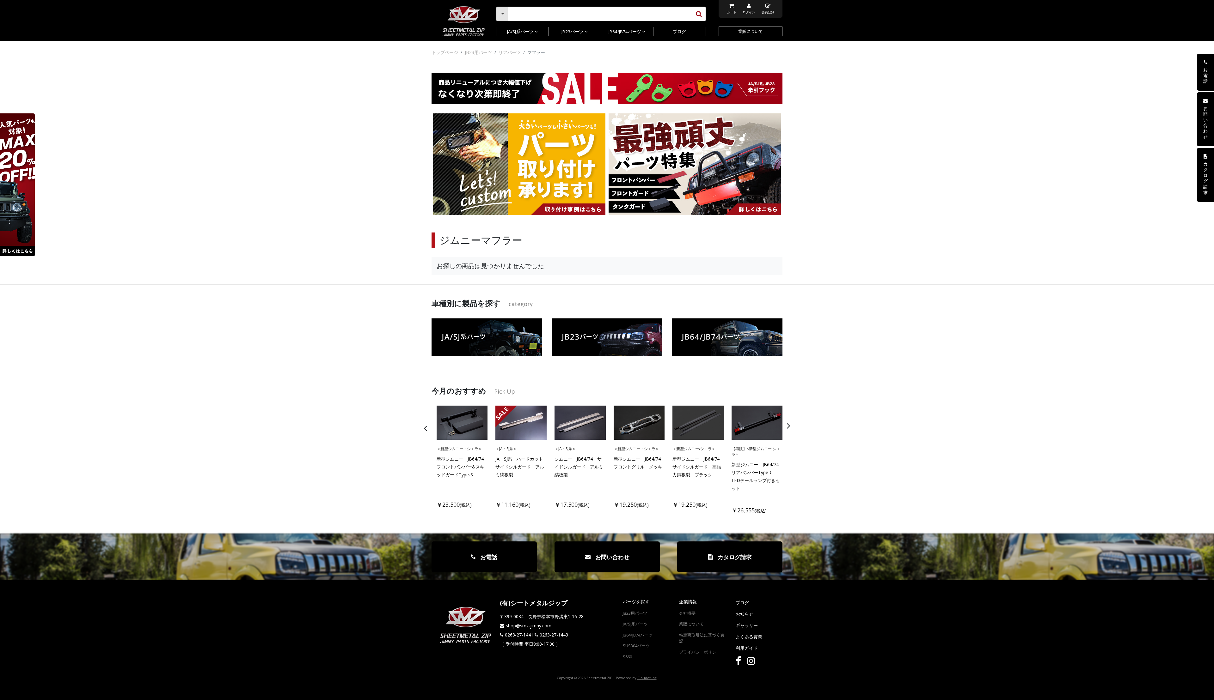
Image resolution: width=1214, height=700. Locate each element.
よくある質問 (749, 637)
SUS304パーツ (636, 646)
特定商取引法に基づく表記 (701, 638)
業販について (750, 31)
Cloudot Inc (647, 677)
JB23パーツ (573, 31)
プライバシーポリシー (699, 652)
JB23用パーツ (478, 52)
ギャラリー (747, 625)
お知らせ (744, 614)
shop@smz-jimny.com (528, 626)
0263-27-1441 (519, 635)
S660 (627, 657)
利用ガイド (747, 648)
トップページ (445, 52)
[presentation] (614, 425)
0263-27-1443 (554, 635)
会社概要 (687, 613)
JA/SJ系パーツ (521, 31)
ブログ (679, 31)
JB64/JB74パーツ (625, 31)
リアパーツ (510, 52)
